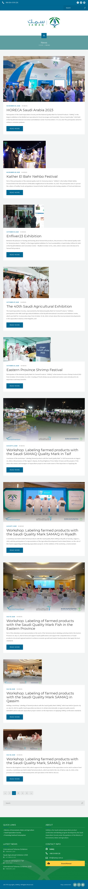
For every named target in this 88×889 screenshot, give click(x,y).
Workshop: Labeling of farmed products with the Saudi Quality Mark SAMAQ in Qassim (40, 697)
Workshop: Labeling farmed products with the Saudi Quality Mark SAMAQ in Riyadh (42, 532)
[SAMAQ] (44, 22)
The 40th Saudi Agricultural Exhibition (39, 306)
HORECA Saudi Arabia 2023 (29, 110)
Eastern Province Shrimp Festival (34, 370)
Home (41, 45)
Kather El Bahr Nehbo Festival (32, 176)
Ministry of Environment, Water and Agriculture (19, 830)
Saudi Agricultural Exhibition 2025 (15, 855)
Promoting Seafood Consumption (15, 835)
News (25, 106)
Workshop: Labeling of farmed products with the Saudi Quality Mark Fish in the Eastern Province (40, 624)
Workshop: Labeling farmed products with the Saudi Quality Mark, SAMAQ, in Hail (42, 761)
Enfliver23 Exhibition (23, 236)
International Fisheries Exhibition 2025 (17, 867)
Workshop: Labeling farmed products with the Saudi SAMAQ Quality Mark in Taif (42, 452)
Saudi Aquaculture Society (12, 833)
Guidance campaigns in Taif (13, 861)
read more (15, 129)
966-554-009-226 (12, 3)
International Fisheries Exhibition (15, 849)
